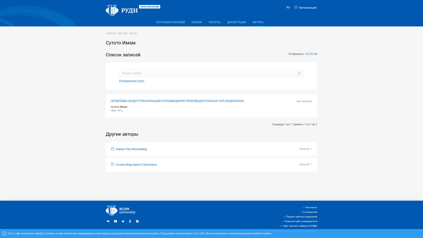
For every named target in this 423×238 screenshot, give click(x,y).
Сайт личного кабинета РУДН (300, 225)
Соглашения (310, 212)
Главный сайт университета (301, 221)
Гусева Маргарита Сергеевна (136, 164)
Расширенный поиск (131, 80)
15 (306, 54)
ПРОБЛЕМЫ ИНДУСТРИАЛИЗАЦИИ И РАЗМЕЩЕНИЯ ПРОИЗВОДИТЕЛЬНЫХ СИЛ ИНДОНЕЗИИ (177, 101)
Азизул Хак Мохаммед (131, 149)
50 (315, 54)
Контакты (311, 207)
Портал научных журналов (301, 216)
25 (311, 54)
